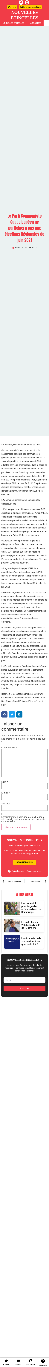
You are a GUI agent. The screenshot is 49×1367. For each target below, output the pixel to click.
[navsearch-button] (21, 2)
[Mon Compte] (30, 1360)
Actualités (35, 23)
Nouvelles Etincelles (13, 23)
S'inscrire (24, 988)
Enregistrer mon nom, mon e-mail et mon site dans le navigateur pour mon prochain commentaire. (23, 819)
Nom (4, 782)
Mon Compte (30, 1364)
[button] (4, 714)
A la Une (6, 1364)
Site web (5, 803)
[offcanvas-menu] (46, 23)
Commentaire (9, 747)
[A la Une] (6, 1360)
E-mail (5, 793)
